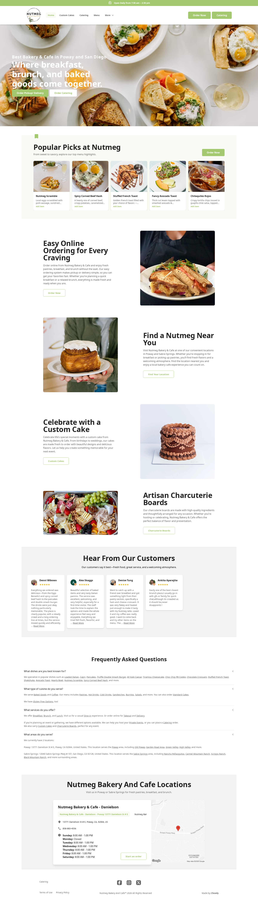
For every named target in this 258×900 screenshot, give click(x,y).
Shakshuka (29, 680)
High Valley (184, 747)
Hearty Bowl (57, 680)
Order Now (199, 15)
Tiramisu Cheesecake (153, 677)
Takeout (127, 715)
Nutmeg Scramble (73, 680)
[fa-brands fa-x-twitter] (138, 882)
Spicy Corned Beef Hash (96, 680)
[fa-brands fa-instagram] (129, 882)
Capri (82, 677)
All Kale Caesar (134, 677)
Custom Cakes (45, 726)
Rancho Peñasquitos (174, 753)
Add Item (40, 206)
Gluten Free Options (43, 701)
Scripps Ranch (218, 753)
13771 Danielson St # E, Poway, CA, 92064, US (85, 821)
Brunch (47, 715)
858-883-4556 (69, 828)
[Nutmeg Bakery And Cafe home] (33, 15)
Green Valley (172, 747)
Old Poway (140, 747)
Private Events (136, 722)
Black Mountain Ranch (35, 757)
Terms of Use (45, 892)
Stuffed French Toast (218, 677)
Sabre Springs (140, 753)
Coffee (55, 694)
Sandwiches (119, 694)
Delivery (140, 715)
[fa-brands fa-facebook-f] (119, 882)
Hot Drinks (93, 694)
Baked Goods (40, 694)
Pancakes (91, 677)
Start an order (134, 856)
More (107, 15)
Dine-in (87, 715)
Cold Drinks (106, 694)
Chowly (215, 893)
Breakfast (37, 715)
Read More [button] (38, 626)
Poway (115, 747)
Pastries (83, 694)
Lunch (60, 715)
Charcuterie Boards (66, 726)
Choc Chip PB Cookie (175, 677)
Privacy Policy (62, 892)
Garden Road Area (155, 747)
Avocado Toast (43, 680)
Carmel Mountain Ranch (198, 753)
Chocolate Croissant (197, 677)
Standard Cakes (181, 694)
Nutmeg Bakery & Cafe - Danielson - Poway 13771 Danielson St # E (94, 814)
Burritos (130, 694)
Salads (138, 694)
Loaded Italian (71, 677)
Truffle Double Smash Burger (111, 677)
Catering (167, 722)
